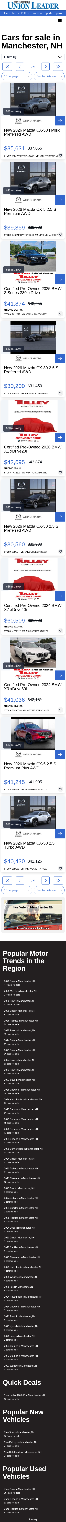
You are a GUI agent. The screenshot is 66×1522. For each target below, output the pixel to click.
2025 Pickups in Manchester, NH (21, 1220)
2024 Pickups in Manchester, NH (21, 1200)
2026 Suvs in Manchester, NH (19, 983)
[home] (33, 5)
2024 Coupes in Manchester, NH (21, 1348)
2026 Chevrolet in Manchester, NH (22, 1091)
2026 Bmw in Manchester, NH (19, 1003)
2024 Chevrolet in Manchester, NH (22, 1308)
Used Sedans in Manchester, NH (21, 1501)
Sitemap (33, 1519)
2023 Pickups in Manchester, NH (21, 1170)
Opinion (59, 13)
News (15, 13)
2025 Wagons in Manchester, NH (21, 1279)
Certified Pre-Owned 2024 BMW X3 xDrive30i (33, 687)
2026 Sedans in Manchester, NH (21, 1131)
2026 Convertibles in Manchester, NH (23, 1150)
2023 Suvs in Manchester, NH (19, 1081)
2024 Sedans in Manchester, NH (21, 1141)
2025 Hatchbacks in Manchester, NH (23, 1269)
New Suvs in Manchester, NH (19, 1434)
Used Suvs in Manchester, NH (19, 1491)
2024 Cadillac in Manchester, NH (21, 1210)
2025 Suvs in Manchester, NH (19, 1052)
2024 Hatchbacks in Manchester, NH (23, 1298)
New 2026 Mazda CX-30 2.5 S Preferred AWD (31, 370)
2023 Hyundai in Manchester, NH (21, 1328)
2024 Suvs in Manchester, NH (19, 1042)
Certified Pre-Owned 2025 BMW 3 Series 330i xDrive (33, 291)
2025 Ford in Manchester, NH (19, 1289)
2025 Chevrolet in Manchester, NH (22, 1259)
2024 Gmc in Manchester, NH (19, 1160)
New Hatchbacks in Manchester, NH (22, 1454)
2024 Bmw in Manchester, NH (19, 1062)
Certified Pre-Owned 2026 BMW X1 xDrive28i (33, 449)
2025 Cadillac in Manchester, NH (21, 1249)
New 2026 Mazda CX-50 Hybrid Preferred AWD (32, 132)
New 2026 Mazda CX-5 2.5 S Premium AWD (30, 211)
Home (6, 13)
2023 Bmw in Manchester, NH (19, 1072)
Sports (49, 13)
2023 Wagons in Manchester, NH (21, 1367)
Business (37, 13)
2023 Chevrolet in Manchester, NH (22, 1180)
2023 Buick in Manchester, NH (19, 1318)
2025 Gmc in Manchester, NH (19, 1190)
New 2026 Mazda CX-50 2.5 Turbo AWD (29, 845)
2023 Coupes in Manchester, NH (21, 1358)
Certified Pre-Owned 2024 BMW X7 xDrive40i (33, 607)
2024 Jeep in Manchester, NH (19, 1229)
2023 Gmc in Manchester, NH (19, 1239)
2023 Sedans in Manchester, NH (21, 1121)
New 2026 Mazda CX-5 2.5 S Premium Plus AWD (30, 766)
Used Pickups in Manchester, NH (21, 1511)
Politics (25, 13)
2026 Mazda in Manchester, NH (20, 993)
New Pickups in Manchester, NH (20, 1444)
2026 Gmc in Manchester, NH (19, 1012)
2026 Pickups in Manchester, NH (21, 1022)
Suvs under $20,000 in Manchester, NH (24, 1397)
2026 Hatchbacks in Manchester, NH (23, 1101)
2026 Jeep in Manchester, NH (19, 1338)
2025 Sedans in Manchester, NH (21, 1111)
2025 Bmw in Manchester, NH (19, 1032)
